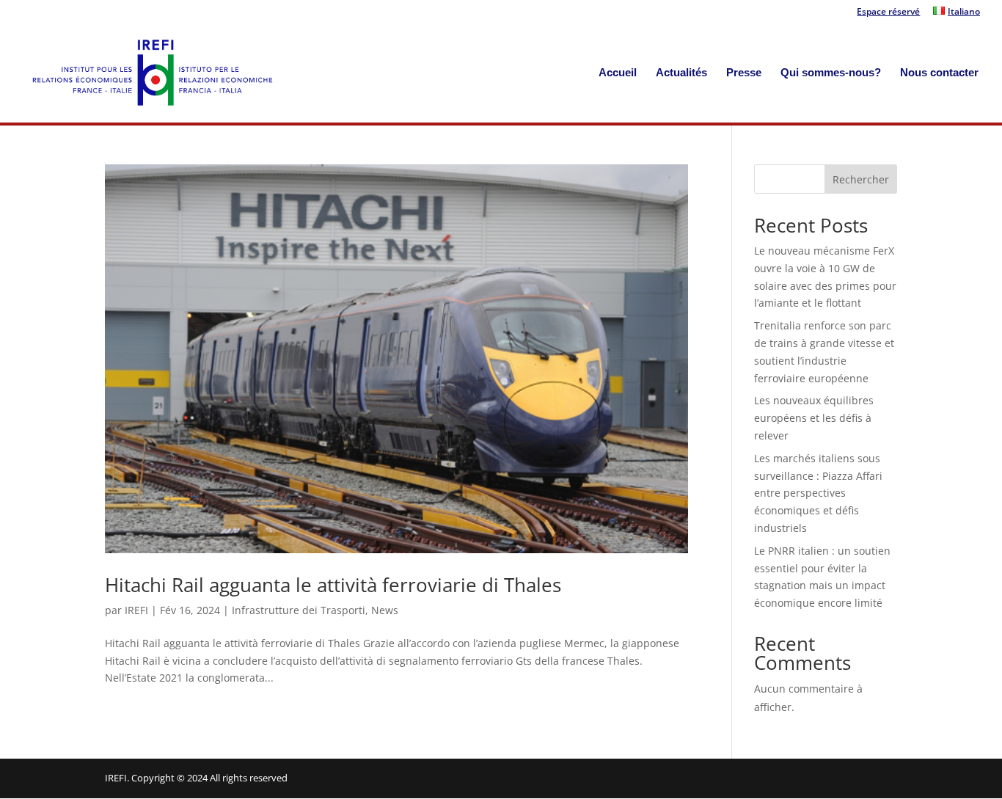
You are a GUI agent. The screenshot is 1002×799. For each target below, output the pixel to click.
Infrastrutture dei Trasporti (298, 610)
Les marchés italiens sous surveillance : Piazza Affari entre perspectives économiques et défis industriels (818, 493)
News (384, 610)
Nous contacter (939, 73)
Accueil (618, 73)
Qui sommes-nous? (830, 73)
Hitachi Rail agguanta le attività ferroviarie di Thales (333, 585)
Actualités (681, 73)
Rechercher (861, 179)
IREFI (136, 610)
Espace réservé (888, 12)
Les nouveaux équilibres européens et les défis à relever (814, 417)
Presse (743, 73)
